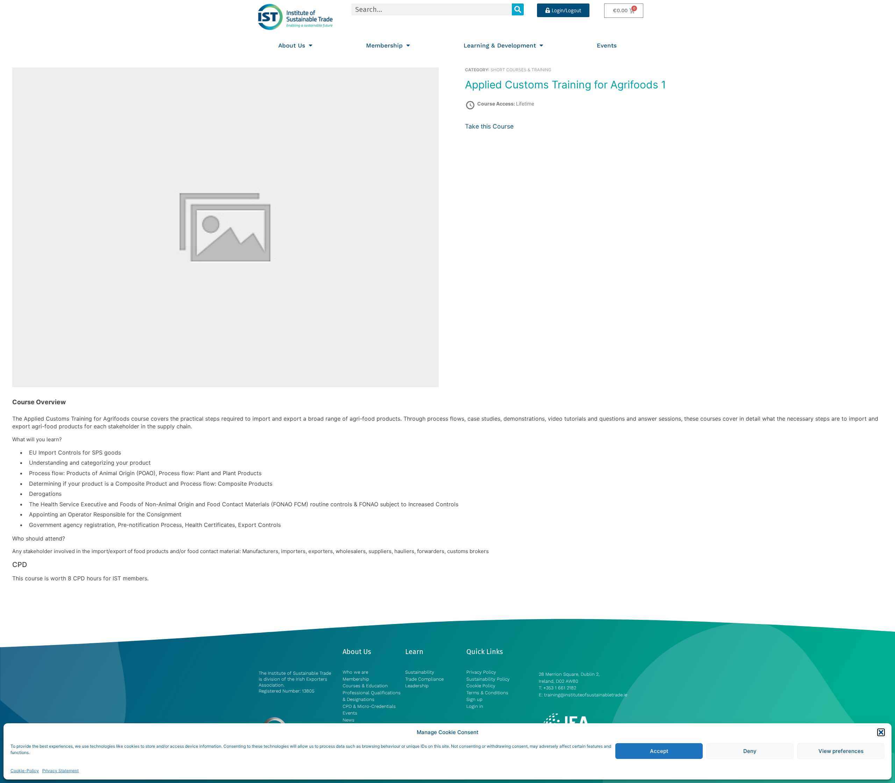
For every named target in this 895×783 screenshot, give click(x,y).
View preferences (841, 751)
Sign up (474, 699)
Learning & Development (500, 45)
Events (607, 45)
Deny (750, 751)
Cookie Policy (480, 685)
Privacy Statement (60, 770)
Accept (659, 751)
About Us (291, 45)
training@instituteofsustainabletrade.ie (585, 694)
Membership (384, 45)
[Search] (518, 9)
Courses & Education (365, 685)
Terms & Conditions (487, 692)
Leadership (417, 685)
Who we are (355, 672)
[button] (881, 732)
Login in (474, 706)
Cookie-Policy (24, 770)
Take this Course (489, 126)
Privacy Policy (481, 672)
